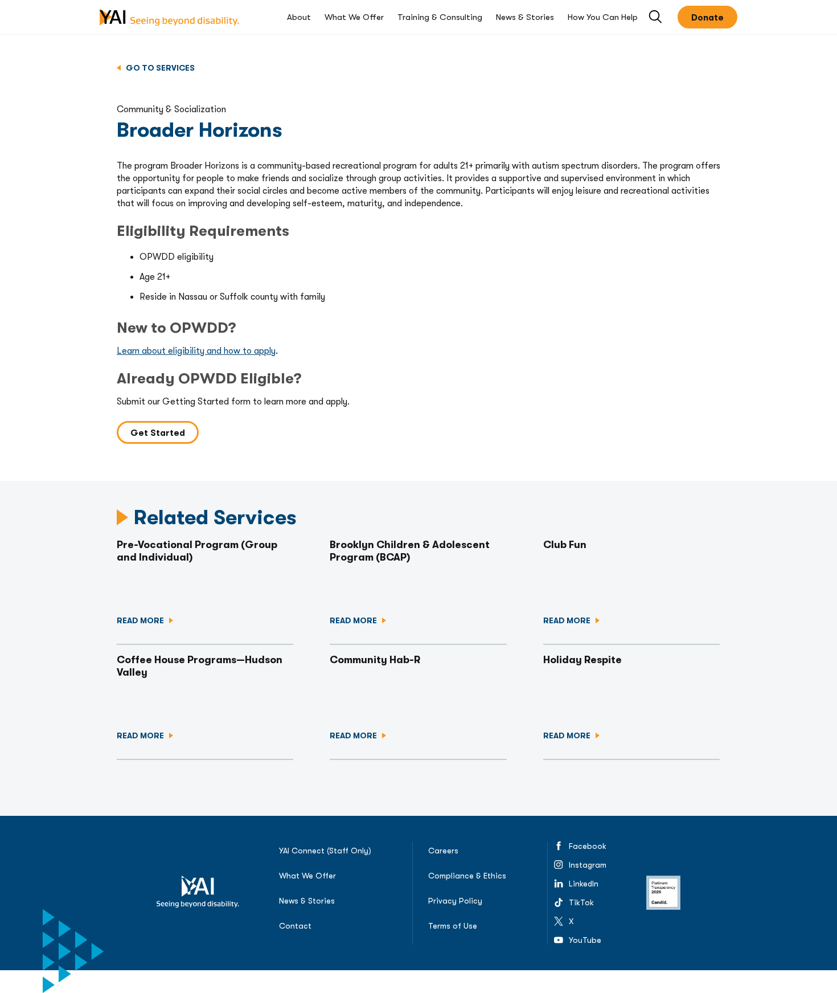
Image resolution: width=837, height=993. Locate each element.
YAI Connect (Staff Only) (325, 850)
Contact (295, 925)
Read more (141, 620)
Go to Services (159, 67)
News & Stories (525, 17)
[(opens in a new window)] (663, 893)
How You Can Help (603, 17)
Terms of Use (452, 925)
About (299, 17)
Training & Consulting (439, 17)
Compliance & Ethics (467, 875)
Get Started (157, 433)
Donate (707, 18)
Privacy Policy (455, 900)
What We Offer (354, 17)
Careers (443, 850)
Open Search (656, 17)
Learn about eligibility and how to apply (196, 351)
